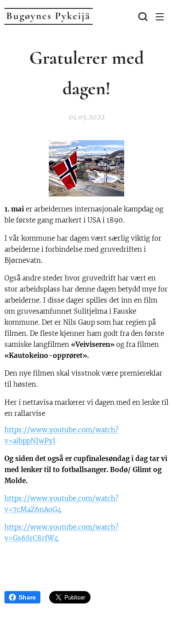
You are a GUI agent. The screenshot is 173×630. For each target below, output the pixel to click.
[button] (142, 16)
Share (27, 597)
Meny (160, 16)
